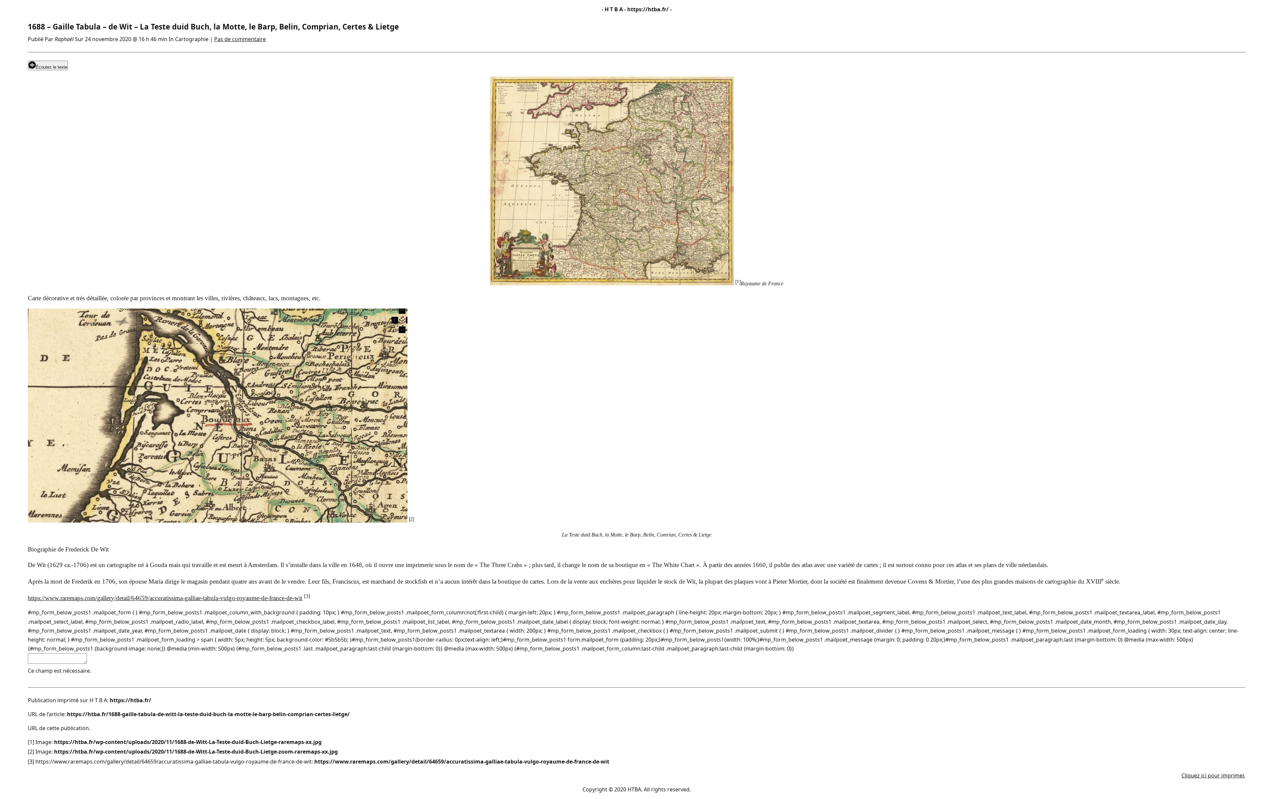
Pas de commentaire (240, 39)
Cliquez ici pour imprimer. (1213, 775)
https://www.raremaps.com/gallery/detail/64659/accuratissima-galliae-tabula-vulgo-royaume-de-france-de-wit (165, 598)
